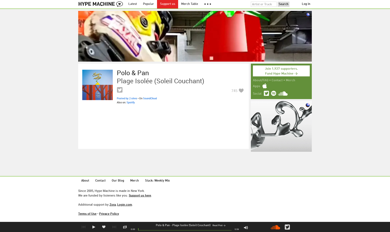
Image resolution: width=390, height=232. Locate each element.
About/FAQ (260, 80)
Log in (306, 4)
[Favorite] (241, 90)
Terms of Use (87, 214)
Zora (112, 204)
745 (234, 90)
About (85, 180)
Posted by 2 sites (127, 98)
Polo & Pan (163, 225)
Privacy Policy (109, 214)
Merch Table (189, 4)
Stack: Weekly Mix (157, 180)
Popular (148, 4)
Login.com (124, 204)
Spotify (131, 102)
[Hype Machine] (101, 4)
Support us (167, 4)
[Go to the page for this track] (97, 85)
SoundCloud (150, 98)
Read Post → (218, 226)
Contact (277, 80)
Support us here (140, 195)
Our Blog (118, 180)
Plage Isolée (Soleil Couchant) (191, 225)
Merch (290, 80)
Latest (132, 4)
